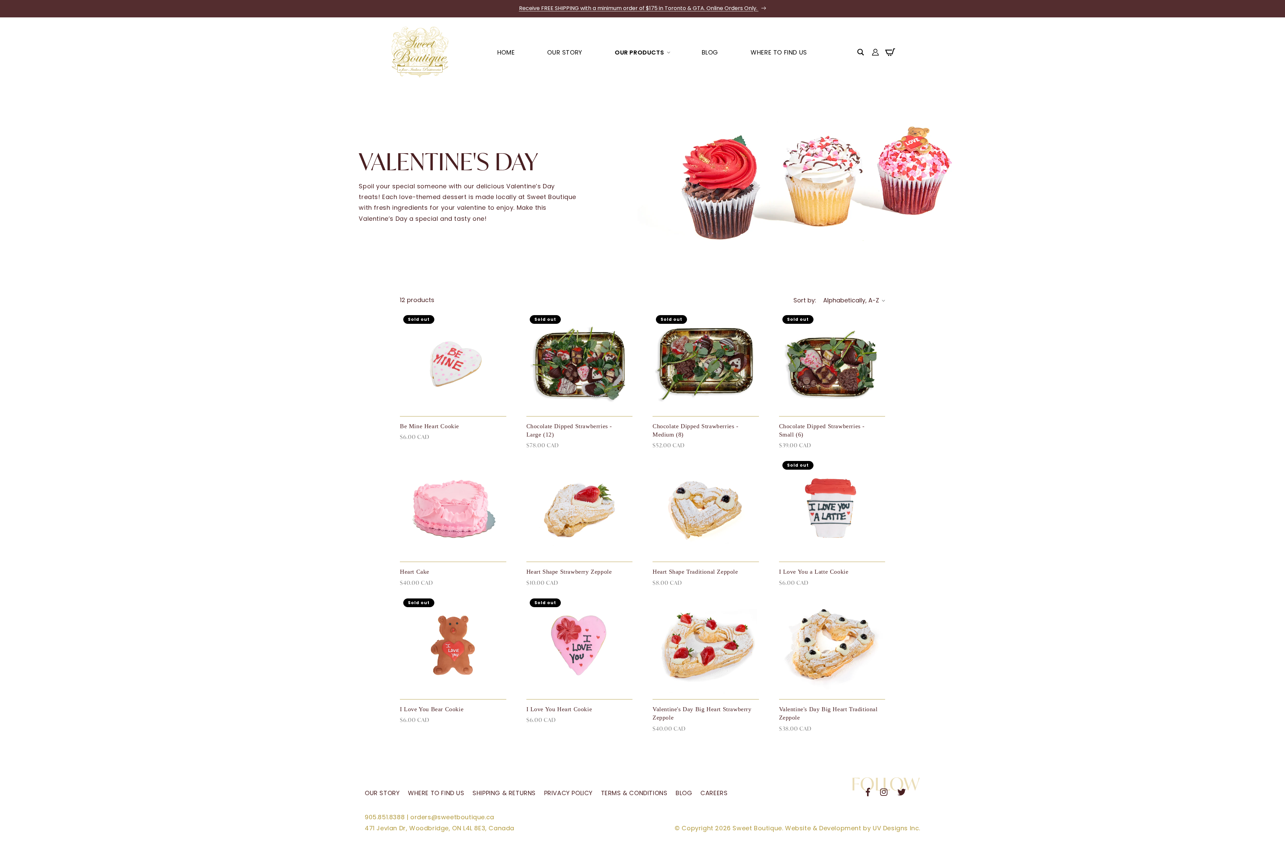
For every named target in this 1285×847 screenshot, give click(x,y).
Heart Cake (414, 571)
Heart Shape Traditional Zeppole (695, 571)
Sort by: (804, 300)
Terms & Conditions (634, 793)
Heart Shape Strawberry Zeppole (569, 571)
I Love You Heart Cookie (559, 709)
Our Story (382, 793)
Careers (713, 793)
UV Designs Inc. (896, 828)
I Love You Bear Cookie (431, 709)
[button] (860, 52)
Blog (684, 793)
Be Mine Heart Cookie (429, 426)
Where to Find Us (436, 793)
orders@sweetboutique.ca (452, 817)
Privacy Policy (568, 793)
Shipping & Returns (504, 793)
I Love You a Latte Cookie (814, 571)
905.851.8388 (385, 817)
